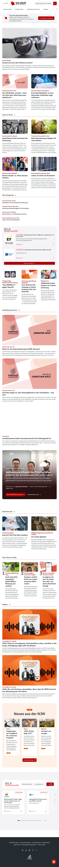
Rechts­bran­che (7, 512)
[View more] (14, 115)
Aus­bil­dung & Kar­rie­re (9, 310)
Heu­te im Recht (7, 115)
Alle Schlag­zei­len (8, 195)
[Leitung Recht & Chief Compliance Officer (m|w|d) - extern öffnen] (53, 258)
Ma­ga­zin (5, 604)
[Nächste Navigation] (57, 9)
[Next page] (45, 820)
